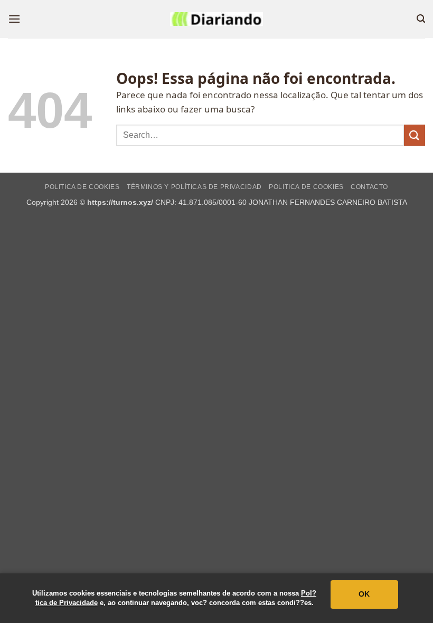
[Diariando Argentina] (216, 19)
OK (364, 594)
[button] (14, 19)
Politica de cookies (82, 187)
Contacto (369, 187)
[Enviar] (414, 135)
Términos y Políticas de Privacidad (194, 187)
